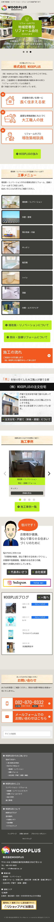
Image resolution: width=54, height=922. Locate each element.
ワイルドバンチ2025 (30, 633)
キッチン (14, 488)
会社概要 (40, 572)
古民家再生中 (27, 646)
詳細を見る (27, 493)
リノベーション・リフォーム (16, 787)
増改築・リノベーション (27, 479)
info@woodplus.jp (15, 868)
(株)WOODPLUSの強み (13, 763)
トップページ (12, 833)
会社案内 (9, 816)
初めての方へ (11, 759)
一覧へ (45, 597)
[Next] (48, 473)
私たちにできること (13, 766)
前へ (4, 29)
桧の (24, 607)
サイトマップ (27, 838)
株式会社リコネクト (44, 917)
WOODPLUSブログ (11, 812)
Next (50, 29)
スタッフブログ (40, 604)
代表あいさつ (19, 572)
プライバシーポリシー (38, 833)
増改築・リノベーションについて (17, 791)
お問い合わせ (24, 833)
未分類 (37, 630)
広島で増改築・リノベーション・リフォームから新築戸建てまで (20, 2)
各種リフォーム (13, 772)
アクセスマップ (12, 826)
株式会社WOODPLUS (14, 917)
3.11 (24, 620)
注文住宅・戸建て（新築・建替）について (28, 419)
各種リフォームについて (14, 794)
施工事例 (9, 800)
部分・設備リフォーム (27, 483)
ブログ (37, 643)
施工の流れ (10, 797)
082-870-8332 (11, 865)
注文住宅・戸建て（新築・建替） (19, 775)
